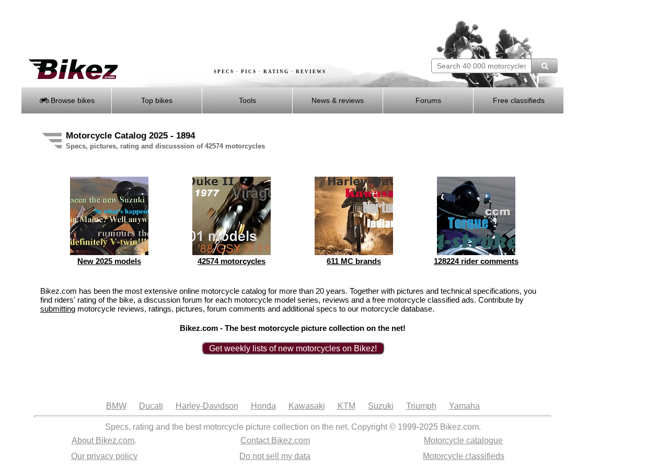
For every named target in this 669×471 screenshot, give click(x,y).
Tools (247, 100)
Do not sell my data (274, 456)
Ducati (151, 405)
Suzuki (381, 405)
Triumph (421, 405)
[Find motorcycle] (544, 66)
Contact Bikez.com (275, 440)
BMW (116, 405)
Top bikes (156, 100)
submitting (57, 308)
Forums (428, 100)
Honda (263, 405)
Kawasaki (307, 405)
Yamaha (464, 405)
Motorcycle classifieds (463, 456)
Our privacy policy (104, 456)
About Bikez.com (103, 440)
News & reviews (338, 100)
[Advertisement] (211, 29)
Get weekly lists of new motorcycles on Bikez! (293, 348)
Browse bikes (72, 100)
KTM (346, 405)
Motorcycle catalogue (463, 440)
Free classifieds (519, 100)
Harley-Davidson (207, 405)
